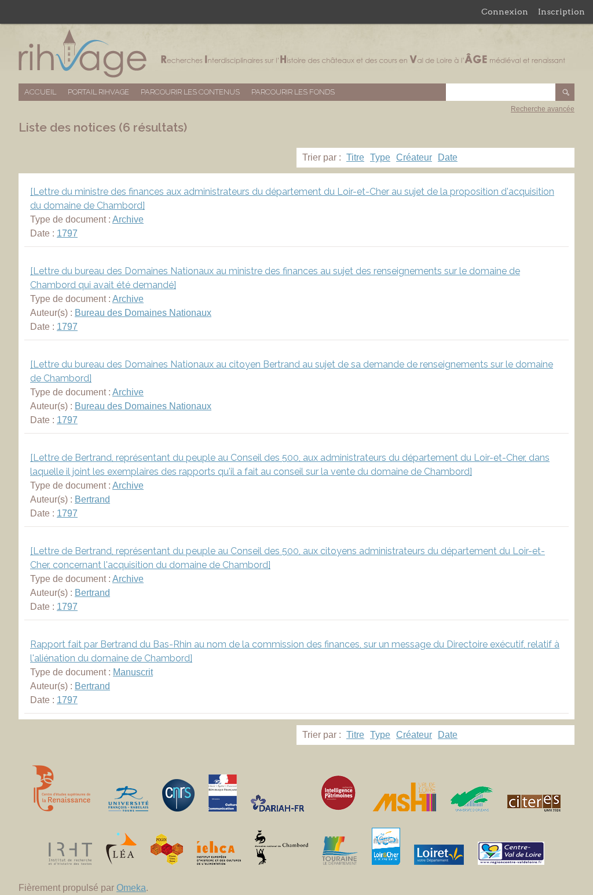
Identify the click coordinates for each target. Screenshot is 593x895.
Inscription (561, 11)
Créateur (414, 157)
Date (447, 157)
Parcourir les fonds (293, 92)
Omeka (131, 888)
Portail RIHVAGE (98, 92)
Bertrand (92, 499)
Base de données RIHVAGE (296, 54)
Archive (128, 219)
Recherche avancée (542, 109)
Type (380, 157)
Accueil (40, 92)
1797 (67, 233)
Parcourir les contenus (190, 92)
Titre (355, 157)
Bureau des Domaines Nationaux (143, 313)
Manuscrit (133, 672)
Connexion (504, 11)
